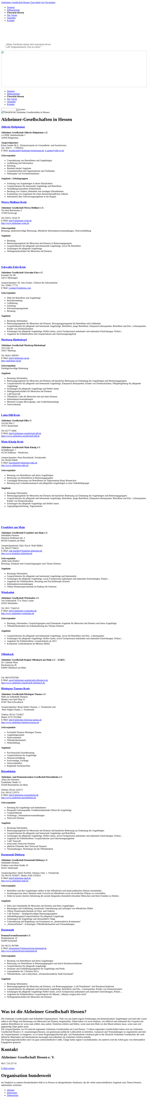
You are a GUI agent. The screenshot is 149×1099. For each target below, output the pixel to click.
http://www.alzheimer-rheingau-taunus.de (20, 722)
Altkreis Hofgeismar (13, 126)
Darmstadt (7, 929)
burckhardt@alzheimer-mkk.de (23, 463)
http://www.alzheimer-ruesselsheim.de (18, 797)
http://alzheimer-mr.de (11, 360)
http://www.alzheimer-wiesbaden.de (17, 613)
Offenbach (7, 654)
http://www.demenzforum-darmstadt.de (19, 951)
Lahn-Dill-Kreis (10, 415)
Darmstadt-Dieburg (13, 854)
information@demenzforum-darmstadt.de (28, 948)
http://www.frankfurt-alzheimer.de (16, 553)
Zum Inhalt (35, 2)
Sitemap (10, 1090)
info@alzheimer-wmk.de (20, 220)
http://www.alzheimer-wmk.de (15, 223)
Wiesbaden (7, 592)
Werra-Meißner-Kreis (14, 202)
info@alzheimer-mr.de (19, 358)
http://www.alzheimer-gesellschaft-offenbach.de (23, 683)
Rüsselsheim (8, 771)
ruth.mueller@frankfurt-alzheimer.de (25, 551)
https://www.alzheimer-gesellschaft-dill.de (20, 436)
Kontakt (10, 20)
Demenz (11, 7)
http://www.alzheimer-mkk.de (15, 465)
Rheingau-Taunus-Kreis (15, 688)
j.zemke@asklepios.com (20, 288)
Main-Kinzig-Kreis (12, 441)
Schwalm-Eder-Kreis (13, 267)
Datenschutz (12, 1095)
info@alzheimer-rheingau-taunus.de (25, 720)
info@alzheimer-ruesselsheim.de (24, 795)
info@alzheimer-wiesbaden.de (23, 611)
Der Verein (12, 15)
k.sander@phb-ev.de (54, 150)
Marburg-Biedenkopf (14, 339)
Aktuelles (11, 18)
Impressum (12, 1092)
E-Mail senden (8, 1068)
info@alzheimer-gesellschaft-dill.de (25, 433)
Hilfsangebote (13, 10)
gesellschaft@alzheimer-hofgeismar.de (26, 150)
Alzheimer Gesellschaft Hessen (15, 2)
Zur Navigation (48, 2)
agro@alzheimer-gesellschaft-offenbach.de (28, 680)
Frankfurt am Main (13, 527)
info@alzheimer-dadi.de (20, 878)
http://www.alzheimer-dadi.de (14, 881)
